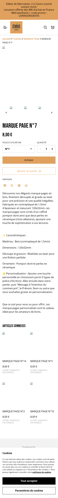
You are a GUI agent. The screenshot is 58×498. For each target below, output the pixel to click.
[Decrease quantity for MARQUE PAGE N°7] (40, 149)
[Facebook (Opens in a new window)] (4, 185)
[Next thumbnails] (52, 112)
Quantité (41, 143)
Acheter (29, 160)
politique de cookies (41, 472)
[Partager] (26, 185)
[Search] (45, 27)
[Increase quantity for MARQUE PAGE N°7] (52, 149)
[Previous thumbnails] (6, 112)
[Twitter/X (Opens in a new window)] (12, 185)
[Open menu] (5, 27)
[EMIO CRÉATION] (16, 27)
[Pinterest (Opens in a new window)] (19, 185)
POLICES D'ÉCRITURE (11, 143)
